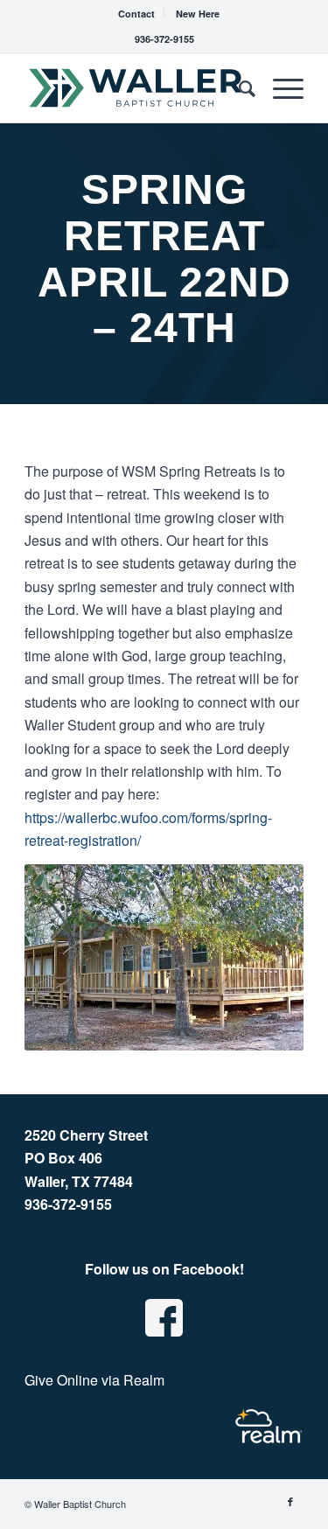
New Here (198, 13)
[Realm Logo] (269, 1426)
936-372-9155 (164, 38)
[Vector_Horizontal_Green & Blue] (136, 87)
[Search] (238, 87)
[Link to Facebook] (290, 1501)
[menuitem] (136, 13)
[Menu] (279, 87)
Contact (136, 13)
